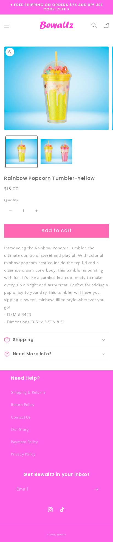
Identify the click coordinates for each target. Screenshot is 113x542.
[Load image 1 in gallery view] (21, 152)
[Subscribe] (96, 489)
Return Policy (23, 405)
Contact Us (21, 417)
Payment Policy (24, 442)
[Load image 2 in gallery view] (56, 152)
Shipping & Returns (28, 392)
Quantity (11, 200)
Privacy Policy (23, 454)
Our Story (20, 430)
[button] (7, 25)
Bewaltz (61, 535)
